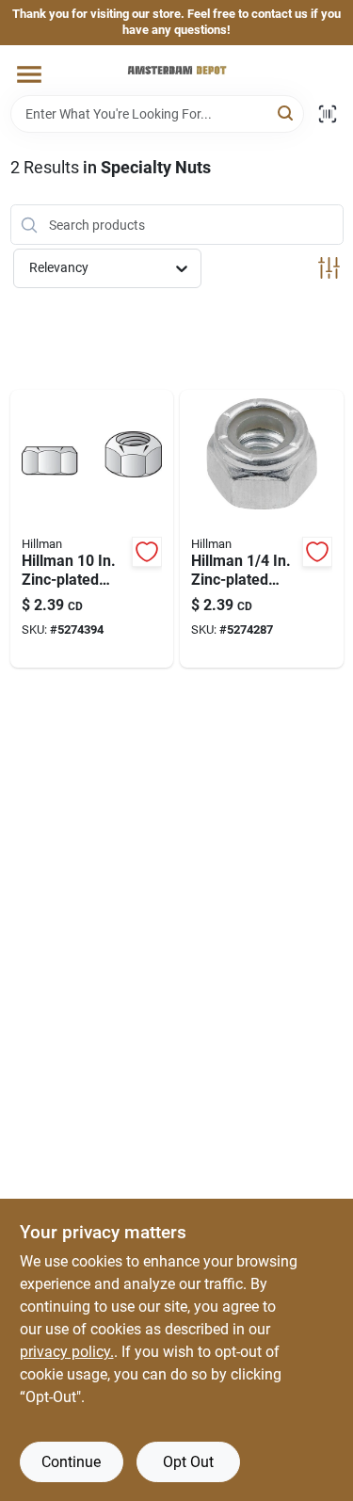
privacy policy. (67, 1352)
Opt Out (188, 1462)
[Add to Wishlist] (147, 552)
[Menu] (29, 74)
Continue (71, 1462)
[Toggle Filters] (329, 268)
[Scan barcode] (328, 114)
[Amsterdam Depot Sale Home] (176, 70)
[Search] (286, 112)
